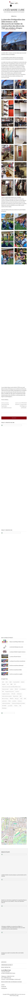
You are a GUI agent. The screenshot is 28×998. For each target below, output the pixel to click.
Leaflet (14, 843)
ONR (25, 698)
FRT (17, 995)
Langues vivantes (6, 693)
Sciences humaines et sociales (18, 703)
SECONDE (4, 705)
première (14, 701)
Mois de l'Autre (5, 698)
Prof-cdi (7, 29)
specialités (10, 705)
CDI (15, 684)
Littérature (19, 693)
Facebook (3, 986)
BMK (11, 684)
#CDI (7, 682)
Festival (17, 691)
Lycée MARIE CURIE (14, 9)
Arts (8, 684)
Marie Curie (15, 696)
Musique (17, 698)
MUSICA (11, 698)
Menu (15, 16)
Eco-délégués (22, 689)
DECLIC (16, 689)
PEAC (9, 701)
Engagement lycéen (9, 691)
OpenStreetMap (19, 843)
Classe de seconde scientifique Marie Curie (11, 686)
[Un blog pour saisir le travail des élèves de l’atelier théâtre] (14, 932)
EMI (3, 691)
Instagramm (4, 988)
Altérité (22, 682)
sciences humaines (6, 703)
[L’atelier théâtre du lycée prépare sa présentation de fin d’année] (14, 854)
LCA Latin (13, 693)
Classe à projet (5, 689)
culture (11, 689)
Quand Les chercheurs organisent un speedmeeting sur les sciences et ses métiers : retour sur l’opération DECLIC (14, 901)
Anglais (3, 684)
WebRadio (4, 708)
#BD (3, 682)
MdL (21, 696)
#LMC (10, 682)
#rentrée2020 (16, 682)
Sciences (20, 701)
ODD (21, 698)
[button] (14, 829)
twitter (3, 984)
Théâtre (16, 705)
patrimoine (4, 701)
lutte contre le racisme (7, 696)
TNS (20, 705)
